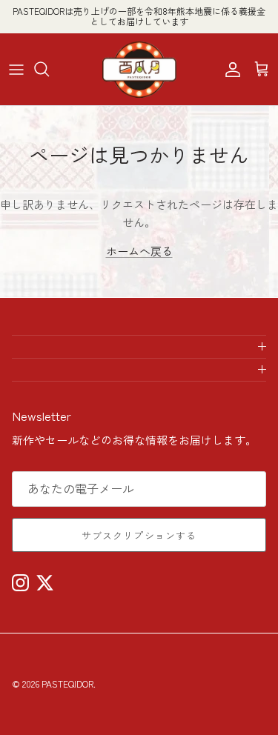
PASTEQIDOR (67, 683)
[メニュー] (16, 69)
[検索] (49, 69)
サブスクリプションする (139, 535)
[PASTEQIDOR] (139, 69)
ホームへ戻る (139, 251)
